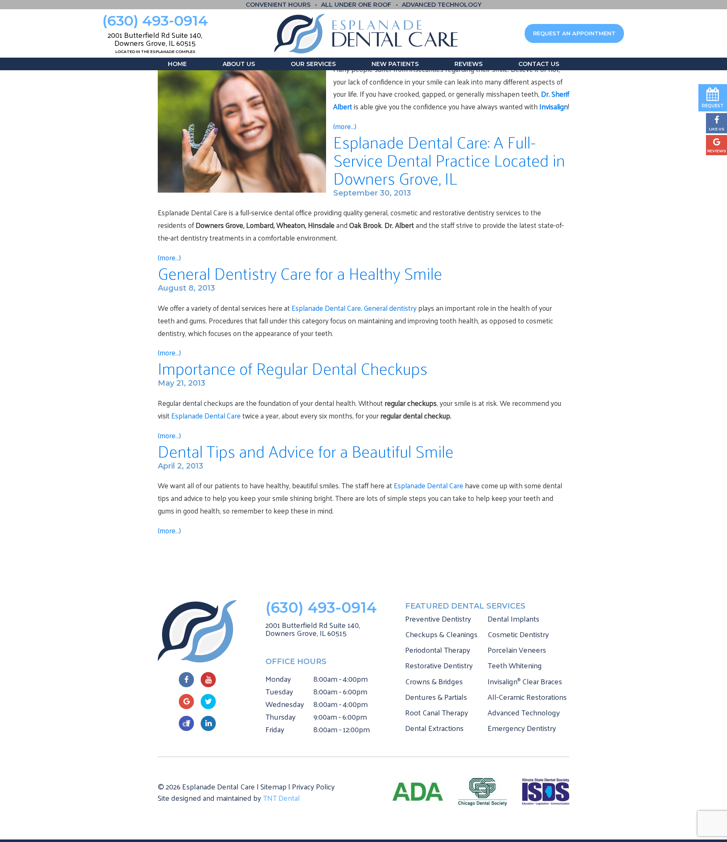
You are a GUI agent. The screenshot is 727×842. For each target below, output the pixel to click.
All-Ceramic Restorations (527, 697)
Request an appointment (574, 33)
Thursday (280, 716)
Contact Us (538, 64)
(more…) (169, 530)
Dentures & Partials (436, 697)
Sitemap (273, 786)
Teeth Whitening (515, 665)
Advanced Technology (441, 5)
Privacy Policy (313, 786)
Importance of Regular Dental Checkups (292, 367)
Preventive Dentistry (438, 618)
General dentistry (390, 308)
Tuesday (279, 691)
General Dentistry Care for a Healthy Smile (300, 272)
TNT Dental (281, 798)
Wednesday (284, 704)
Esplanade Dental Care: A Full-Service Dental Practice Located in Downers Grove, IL (449, 159)
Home (177, 64)
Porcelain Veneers (517, 650)
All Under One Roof (356, 5)
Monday (278, 679)
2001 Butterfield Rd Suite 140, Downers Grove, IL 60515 (155, 41)
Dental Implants (513, 618)
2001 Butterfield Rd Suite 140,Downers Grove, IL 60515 (312, 629)
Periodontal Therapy (437, 650)
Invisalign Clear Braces (525, 681)
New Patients (395, 64)
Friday (274, 729)
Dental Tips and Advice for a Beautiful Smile (306, 450)
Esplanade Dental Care (326, 308)
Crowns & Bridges (434, 681)
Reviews (468, 64)
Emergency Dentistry (522, 728)
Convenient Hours (278, 5)
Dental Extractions (434, 728)
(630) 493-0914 (155, 20)
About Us (239, 64)
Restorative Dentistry (439, 665)
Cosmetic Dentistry (518, 634)
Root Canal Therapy (436, 712)
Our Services (313, 64)
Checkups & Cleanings (441, 634)
